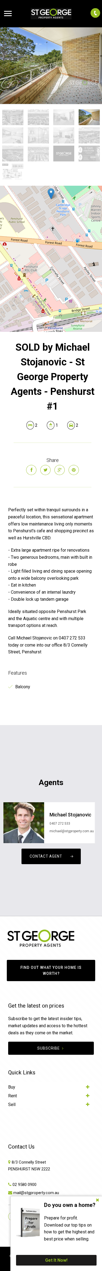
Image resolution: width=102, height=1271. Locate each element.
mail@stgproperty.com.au (36, 1192)
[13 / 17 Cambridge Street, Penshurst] (51, 65)
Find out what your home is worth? (51, 970)
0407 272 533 (60, 823)
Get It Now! (56, 1260)
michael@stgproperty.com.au (72, 831)
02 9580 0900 (24, 1184)
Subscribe (48, 1048)
